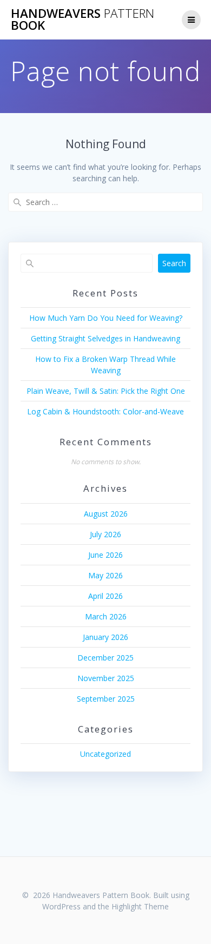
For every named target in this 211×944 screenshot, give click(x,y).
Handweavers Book (82, 20)
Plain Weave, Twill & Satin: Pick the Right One (106, 391)
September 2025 (106, 699)
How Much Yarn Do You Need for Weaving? (105, 318)
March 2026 (106, 616)
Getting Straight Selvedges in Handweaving (105, 338)
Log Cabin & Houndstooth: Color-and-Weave (105, 411)
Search (174, 263)
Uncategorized (105, 754)
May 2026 (105, 575)
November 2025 (105, 678)
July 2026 (105, 534)
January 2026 (105, 637)
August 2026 (106, 514)
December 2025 (105, 657)
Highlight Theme (140, 906)
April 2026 (105, 596)
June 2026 (105, 555)
